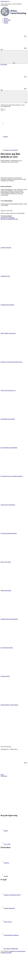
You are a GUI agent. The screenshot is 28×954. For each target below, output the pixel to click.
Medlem (6, 18)
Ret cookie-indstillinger (6, 216)
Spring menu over (5, 1)
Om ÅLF (6, 21)
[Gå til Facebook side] (12, 788)
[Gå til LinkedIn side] (12, 800)
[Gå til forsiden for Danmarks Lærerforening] (15, 123)
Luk (2, 109)
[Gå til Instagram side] (12, 812)
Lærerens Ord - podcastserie (11, 150)
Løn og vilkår (7, 20)
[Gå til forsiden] (14, 16)
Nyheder (6, 22)
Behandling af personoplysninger (17, 951)
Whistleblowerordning (6, 952)
